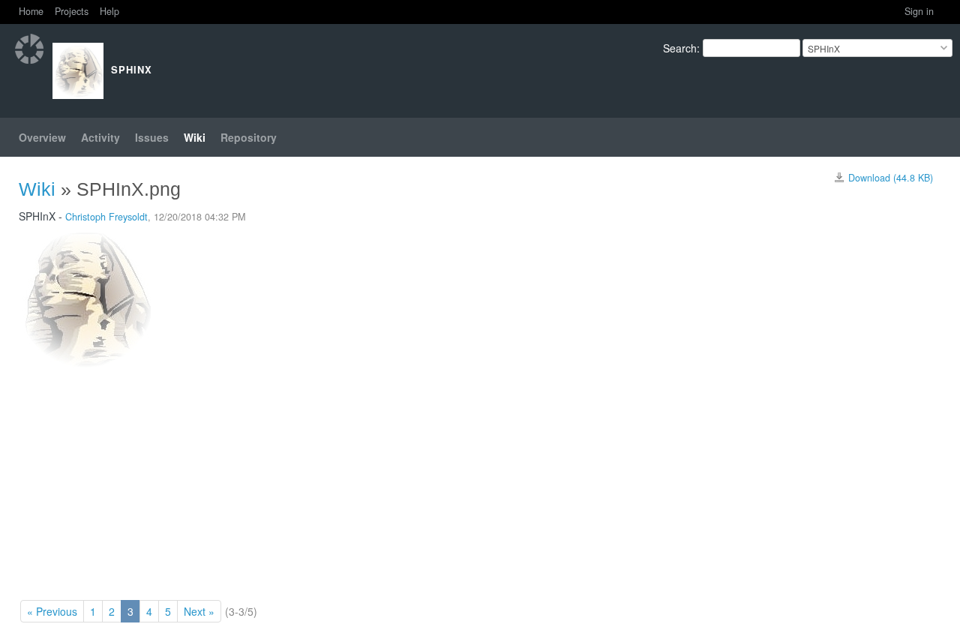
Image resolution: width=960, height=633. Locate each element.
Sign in (919, 11)
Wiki (195, 137)
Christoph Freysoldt (106, 217)
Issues (152, 137)
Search (680, 48)
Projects (71, 11)
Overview (42, 137)
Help (109, 11)
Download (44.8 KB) (890, 177)
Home (31, 11)
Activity (100, 137)
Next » (199, 611)
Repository (248, 137)
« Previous (52, 611)
